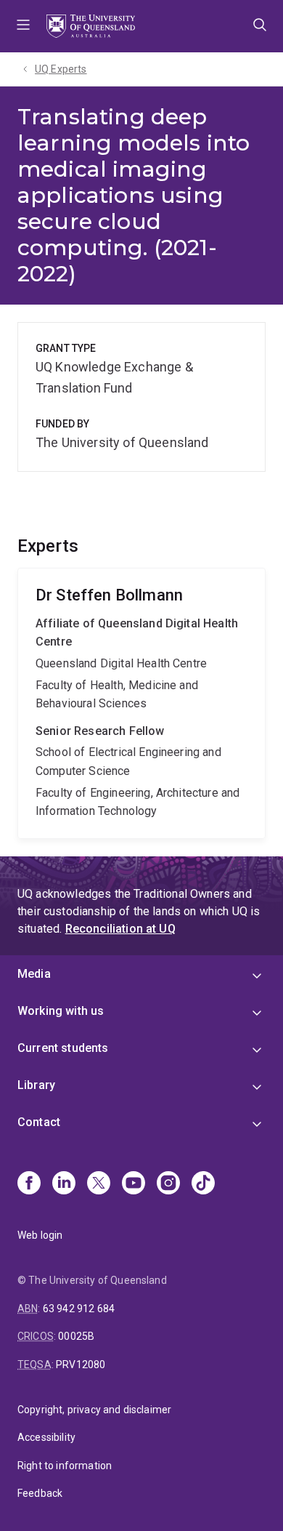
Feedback (39, 1493)
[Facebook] (29, 1184)
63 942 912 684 (79, 1308)
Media (34, 974)
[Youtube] (133, 1184)
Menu (23, 26)
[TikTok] (203, 1184)
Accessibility (46, 1437)
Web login (39, 1235)
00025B (76, 1336)
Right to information (64, 1465)
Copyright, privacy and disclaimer (94, 1409)
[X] (98, 1184)
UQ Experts (61, 69)
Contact (38, 1122)
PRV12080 (80, 1364)
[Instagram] (168, 1184)
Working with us (60, 1011)
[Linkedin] (63, 1184)
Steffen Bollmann (141, 702)
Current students (63, 1048)
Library (36, 1085)
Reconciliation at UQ (120, 929)
